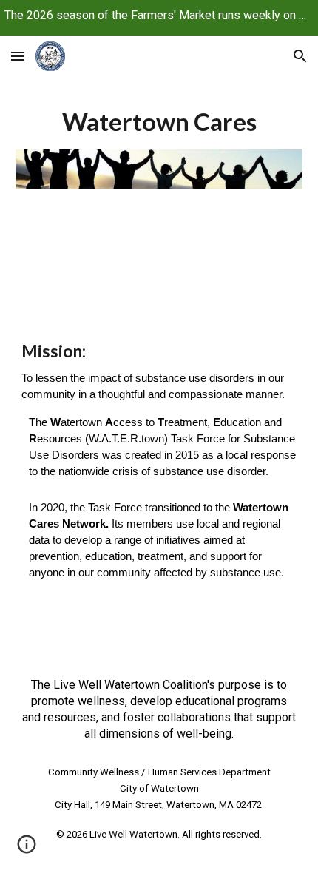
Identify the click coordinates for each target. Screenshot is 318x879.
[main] (159, 122)
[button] (17, 56)
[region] (159, 18)
